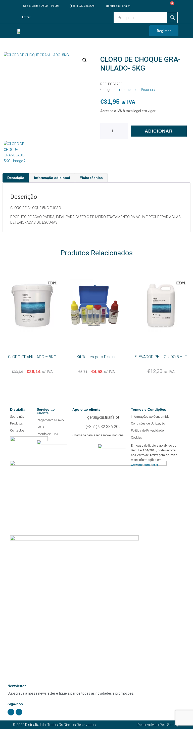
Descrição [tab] (15, 178)
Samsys (173, 725)
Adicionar (159, 131)
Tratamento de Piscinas (136, 90)
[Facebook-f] (11, 712)
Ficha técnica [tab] (91, 178)
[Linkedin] (19, 712)
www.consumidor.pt (144, 465)
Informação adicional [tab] (52, 178)
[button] (84, 60)
